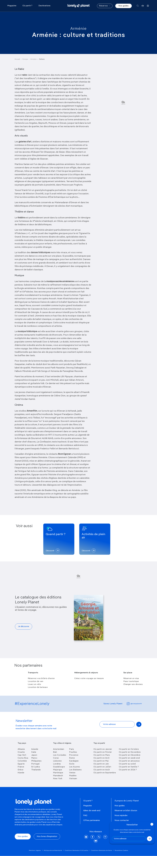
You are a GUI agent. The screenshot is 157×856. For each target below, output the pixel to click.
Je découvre (23, 627)
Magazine (87, 806)
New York (57, 779)
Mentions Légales (35, 850)
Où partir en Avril (101, 758)
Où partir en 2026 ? (128, 770)
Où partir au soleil (127, 764)
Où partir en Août (101, 770)
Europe (25, 59)
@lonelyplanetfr (136, 703)
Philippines (36, 761)
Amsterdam (58, 749)
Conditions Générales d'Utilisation (76, 850)
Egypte (21, 764)
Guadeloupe (59, 767)
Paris (71, 749)
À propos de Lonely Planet (127, 801)
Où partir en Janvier (102, 749)
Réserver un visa (131, 678)
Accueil (17, 59)
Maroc (34, 758)
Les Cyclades (59, 755)
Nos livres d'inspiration (47, 836)
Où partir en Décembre (129, 755)
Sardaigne (74, 761)
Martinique (58, 773)
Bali (55, 752)
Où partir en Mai (101, 761)
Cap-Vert (22, 755)
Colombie (22, 761)
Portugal (35, 764)
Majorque (57, 770)
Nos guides (123, 6)
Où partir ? (87, 801)
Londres (57, 764)
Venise (72, 773)
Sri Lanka (35, 767)
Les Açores (74, 767)
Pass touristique (131, 681)
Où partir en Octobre (129, 749)
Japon (34, 755)
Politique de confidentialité (53, 850)
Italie (33, 752)
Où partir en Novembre (130, 752)
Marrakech (58, 776)
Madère (72, 776)
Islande (34, 749)
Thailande (36, 770)
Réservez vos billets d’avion (41, 678)
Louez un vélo (34, 684)
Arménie (78, 29)
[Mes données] (148, 6)
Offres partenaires (91, 820)
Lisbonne (57, 761)
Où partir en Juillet (102, 767)
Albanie (21, 749)
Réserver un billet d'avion (126, 811)
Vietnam (73, 779)
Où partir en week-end (129, 758)
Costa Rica (23, 758)
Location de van (35, 681)
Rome (72, 758)
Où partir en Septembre (104, 773)
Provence (73, 755)
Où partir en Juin (101, 764)
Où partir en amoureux (129, 761)
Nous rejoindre (121, 816)
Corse (56, 758)
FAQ (85, 816)
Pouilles (73, 752)
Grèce (20, 770)
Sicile (71, 764)
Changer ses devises (133, 684)
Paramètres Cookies (121, 850)
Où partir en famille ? (129, 767)
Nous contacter (122, 820)
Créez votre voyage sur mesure (89, 678)
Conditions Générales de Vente (101, 850)
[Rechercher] (138, 6)
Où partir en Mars (101, 755)
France (21, 767)
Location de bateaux (38, 687)
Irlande (21, 773)
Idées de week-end (91, 811)
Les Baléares (75, 770)
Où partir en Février (102, 752)
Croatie (21, 752)
